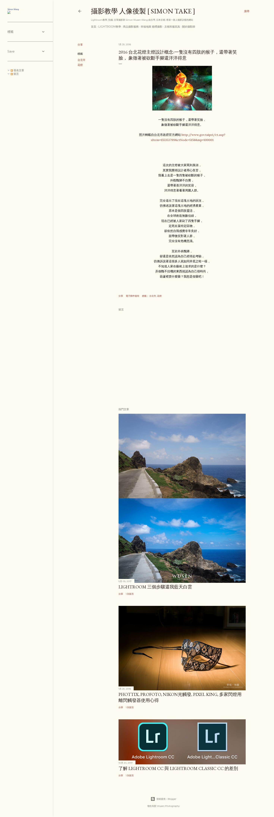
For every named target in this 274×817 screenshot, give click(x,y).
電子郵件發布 (132, 295)
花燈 (80, 65)
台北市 (81, 60)
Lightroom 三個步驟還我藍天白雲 (155, 587)
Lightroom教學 (109, 26)
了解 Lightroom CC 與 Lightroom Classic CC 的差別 (178, 768)
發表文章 (18, 70)
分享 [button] (80, 44)
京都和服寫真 (172, 26)
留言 (16, 74)
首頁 (93, 26)
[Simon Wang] (8, 13)
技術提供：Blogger (166, 798)
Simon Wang (13, 9)
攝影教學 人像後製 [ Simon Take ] (143, 11)
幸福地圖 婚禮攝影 (151, 26)
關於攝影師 (188, 26)
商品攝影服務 (131, 26)
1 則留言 (130, 593)
